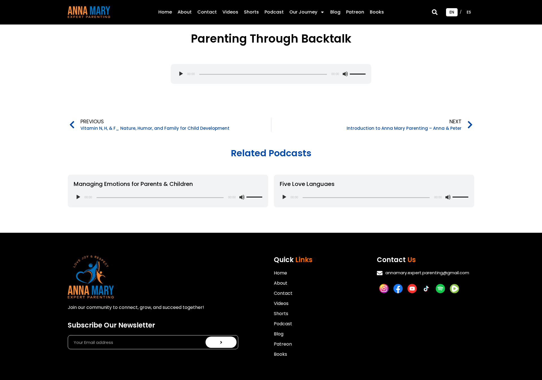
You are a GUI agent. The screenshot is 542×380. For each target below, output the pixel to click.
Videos (230, 12)
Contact (207, 12)
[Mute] (345, 74)
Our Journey (303, 12)
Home (165, 12)
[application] (271, 74)
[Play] (181, 74)
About (185, 12)
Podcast (274, 12)
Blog (335, 12)
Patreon (355, 12)
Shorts (251, 12)
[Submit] (221, 342)
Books (377, 12)
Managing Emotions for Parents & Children (133, 184)
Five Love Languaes (307, 184)
